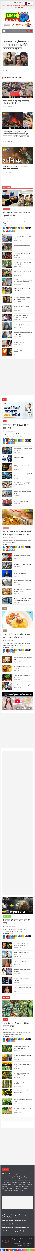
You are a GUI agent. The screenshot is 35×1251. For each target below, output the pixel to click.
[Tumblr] (26, 228)
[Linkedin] (11, 228)
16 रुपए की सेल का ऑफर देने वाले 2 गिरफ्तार (21, 307)
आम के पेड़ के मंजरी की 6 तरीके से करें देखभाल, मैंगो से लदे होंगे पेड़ (21, 1074)
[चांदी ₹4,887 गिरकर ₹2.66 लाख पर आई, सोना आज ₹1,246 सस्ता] (7, 592)
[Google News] (9, 231)
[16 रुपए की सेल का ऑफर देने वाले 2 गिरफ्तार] (7, 309)
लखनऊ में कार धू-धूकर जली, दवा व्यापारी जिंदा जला (22, 350)
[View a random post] (31, 31)
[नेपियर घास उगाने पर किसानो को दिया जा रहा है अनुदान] (7, 1102)
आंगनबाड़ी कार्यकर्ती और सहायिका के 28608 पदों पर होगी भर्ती (23, 449)
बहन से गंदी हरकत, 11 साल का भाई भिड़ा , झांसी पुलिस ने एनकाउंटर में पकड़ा (22, 316)
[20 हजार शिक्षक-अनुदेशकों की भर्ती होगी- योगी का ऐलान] (7, 467)
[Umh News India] (4, 31)
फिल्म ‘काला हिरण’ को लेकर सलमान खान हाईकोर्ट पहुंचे (22, 979)
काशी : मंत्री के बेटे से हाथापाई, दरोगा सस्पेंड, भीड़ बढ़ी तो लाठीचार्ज (16, 102)
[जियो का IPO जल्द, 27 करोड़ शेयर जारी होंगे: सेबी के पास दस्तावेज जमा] (7, 574)
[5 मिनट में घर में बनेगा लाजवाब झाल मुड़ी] (7, 686)
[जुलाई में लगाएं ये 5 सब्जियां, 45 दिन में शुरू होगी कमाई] (17, 1008)
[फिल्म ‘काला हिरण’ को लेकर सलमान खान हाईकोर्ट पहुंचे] (7, 981)
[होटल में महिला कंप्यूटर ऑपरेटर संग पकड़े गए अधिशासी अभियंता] (7, 335)
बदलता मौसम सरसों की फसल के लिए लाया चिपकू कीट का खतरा (22, 1091)
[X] (7, 228)
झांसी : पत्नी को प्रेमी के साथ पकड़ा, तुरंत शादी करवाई (22, 254)
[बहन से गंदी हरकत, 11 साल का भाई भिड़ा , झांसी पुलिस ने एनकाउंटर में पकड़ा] (7, 317)
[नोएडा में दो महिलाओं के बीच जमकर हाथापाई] (7, 326)
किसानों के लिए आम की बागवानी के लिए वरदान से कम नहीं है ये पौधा (21, 1047)
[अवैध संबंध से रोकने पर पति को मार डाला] (7, 247)
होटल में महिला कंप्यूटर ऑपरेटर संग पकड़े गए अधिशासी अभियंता (23, 333)
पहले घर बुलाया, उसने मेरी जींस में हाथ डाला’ (23, 962)
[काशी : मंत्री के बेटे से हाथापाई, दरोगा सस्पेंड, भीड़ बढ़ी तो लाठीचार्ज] (17, 83)
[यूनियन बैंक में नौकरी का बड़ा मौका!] (7, 502)
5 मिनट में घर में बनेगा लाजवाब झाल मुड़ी (22, 685)
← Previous (5, 71)
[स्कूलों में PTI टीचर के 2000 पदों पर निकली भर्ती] (17, 410)
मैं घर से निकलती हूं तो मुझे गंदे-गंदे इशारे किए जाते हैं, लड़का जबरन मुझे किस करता (23, 281)
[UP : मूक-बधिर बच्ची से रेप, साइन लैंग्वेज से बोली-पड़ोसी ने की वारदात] (17, 148)
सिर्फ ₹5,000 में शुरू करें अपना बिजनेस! (22, 555)
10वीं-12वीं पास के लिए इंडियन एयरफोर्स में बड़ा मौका (22, 492)
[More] (14, 231)
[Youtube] (7, 231)
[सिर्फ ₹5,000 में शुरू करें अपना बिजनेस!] (7, 557)
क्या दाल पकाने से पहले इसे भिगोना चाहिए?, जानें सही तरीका (22, 667)
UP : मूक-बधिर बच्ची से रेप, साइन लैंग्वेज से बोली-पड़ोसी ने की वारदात (15, 168)
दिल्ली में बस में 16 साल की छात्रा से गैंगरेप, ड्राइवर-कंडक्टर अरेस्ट (22, 237)
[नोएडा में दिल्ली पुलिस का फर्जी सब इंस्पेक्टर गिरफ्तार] (7, 273)
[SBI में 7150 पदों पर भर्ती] (7, 458)
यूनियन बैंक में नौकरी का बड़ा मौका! (21, 501)
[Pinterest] (14, 228)
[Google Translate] (21, 228)
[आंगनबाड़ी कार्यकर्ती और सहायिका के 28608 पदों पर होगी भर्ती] (7, 450)
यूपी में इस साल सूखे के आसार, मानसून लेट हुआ (22, 1056)
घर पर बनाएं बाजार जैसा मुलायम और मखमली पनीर (23, 658)
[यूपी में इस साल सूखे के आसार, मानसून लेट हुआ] (7, 1058)
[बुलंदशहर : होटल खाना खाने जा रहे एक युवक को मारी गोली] (17, 198)
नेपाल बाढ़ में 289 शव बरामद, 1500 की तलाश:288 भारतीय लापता (15, 1227)
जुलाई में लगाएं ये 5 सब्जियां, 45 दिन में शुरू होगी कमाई (16, 1024)
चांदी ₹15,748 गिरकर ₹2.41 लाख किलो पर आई (22, 581)
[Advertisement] (17, 377)
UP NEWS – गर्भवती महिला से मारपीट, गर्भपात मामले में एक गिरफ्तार (22, 298)
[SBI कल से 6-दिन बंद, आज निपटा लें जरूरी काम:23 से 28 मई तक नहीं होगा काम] (7, 601)
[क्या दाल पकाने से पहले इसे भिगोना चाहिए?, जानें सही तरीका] (7, 669)
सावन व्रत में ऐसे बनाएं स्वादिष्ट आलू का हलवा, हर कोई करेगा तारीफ (16, 635)
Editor (14, 219)
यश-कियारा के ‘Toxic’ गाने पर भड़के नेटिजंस (21, 953)
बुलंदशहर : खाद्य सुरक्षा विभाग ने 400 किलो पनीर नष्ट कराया (14, 1220)
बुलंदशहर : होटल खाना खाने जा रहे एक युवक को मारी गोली (16, 214)
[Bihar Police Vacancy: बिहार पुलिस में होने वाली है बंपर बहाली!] (7, 485)
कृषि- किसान (5, 1019)
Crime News (6, 209)
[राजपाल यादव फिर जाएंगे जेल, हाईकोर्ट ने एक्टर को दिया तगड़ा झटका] (7, 946)
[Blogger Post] (19, 228)
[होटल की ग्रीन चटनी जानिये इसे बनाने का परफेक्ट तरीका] (7, 678)
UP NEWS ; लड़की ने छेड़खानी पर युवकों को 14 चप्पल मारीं (22, 263)
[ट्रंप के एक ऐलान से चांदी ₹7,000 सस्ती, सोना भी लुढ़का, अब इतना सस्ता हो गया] (17, 517)
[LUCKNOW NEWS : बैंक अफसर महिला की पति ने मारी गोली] (7, 291)
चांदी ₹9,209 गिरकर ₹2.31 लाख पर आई (22, 564)
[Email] (4, 231)
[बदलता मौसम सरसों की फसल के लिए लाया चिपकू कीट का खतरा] (7, 1093)
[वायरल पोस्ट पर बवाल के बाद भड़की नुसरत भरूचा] (7, 989)
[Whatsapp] (16, 228)
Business (6, 528)
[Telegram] (11, 231)
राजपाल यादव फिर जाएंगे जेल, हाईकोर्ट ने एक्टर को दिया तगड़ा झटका (22, 944)
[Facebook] (4, 228)
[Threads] (30, 228)
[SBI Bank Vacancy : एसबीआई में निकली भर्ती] (7, 476)
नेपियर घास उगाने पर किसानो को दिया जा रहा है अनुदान (23, 1100)
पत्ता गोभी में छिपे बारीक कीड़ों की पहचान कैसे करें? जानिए (22, 1065)
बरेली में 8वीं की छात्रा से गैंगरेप (20, 342)
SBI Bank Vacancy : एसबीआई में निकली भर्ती (23, 475)
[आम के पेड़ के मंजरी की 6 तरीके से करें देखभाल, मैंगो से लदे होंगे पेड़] (7, 1075)
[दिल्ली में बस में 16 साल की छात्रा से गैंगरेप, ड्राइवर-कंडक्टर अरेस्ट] (7, 238)
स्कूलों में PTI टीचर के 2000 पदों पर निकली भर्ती (15, 426)
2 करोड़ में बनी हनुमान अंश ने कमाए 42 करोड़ (16, 921)
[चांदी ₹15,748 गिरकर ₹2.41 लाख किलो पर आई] (7, 583)
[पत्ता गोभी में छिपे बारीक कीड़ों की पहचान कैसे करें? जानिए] (7, 1066)
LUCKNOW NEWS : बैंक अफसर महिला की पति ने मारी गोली (22, 289)
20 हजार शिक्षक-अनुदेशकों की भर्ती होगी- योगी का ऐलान (22, 466)
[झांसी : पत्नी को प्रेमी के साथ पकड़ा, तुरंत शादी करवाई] (7, 255)
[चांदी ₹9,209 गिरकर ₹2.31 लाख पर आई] (7, 565)
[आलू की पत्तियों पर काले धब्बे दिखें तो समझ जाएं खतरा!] (7, 1111)
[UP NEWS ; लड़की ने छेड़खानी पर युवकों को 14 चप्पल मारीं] (7, 264)
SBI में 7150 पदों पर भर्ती (18, 457)
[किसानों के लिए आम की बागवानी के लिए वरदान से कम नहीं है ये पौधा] (7, 1049)
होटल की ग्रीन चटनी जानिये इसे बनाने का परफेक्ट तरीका (22, 676)
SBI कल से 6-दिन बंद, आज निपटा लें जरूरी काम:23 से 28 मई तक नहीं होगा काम (23, 599)
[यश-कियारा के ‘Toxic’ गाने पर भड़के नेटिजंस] (7, 954)
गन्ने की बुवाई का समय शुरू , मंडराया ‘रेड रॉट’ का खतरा (22, 1083)
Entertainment (7, 916)
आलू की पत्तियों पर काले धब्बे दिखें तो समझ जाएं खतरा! (22, 1109)
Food (5, 630)
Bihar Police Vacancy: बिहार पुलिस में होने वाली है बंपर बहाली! (22, 483)
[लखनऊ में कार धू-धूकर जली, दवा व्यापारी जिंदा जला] (7, 352)
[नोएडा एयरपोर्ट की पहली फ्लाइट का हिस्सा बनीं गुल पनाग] (7, 972)
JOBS (5, 421)
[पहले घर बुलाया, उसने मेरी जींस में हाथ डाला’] (7, 963)
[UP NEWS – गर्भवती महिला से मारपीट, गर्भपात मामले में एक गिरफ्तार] (7, 300)
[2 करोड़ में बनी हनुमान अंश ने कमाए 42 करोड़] (17, 905)
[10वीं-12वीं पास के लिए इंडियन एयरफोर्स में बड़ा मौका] (7, 494)
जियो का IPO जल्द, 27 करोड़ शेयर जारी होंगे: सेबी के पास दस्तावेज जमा (22, 572)
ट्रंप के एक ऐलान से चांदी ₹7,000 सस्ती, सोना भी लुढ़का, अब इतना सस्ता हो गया (17, 533)
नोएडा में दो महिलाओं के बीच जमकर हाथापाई (22, 325)
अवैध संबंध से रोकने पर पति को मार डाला (22, 245)
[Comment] (28, 228)
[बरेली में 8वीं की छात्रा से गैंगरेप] (7, 343)
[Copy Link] (23, 228)
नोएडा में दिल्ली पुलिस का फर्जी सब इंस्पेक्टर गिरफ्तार (22, 272)
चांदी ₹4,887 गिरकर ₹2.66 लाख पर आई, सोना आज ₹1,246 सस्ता (22, 590)
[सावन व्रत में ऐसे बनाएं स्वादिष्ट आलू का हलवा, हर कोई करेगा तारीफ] (17, 619)
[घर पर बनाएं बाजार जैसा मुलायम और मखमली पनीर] (7, 660)
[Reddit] (9, 228)
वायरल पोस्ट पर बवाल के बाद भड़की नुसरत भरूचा (22, 988)
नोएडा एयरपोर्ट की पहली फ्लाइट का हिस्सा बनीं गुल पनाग (22, 970)
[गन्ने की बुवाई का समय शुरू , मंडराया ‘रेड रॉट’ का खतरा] (7, 1084)
